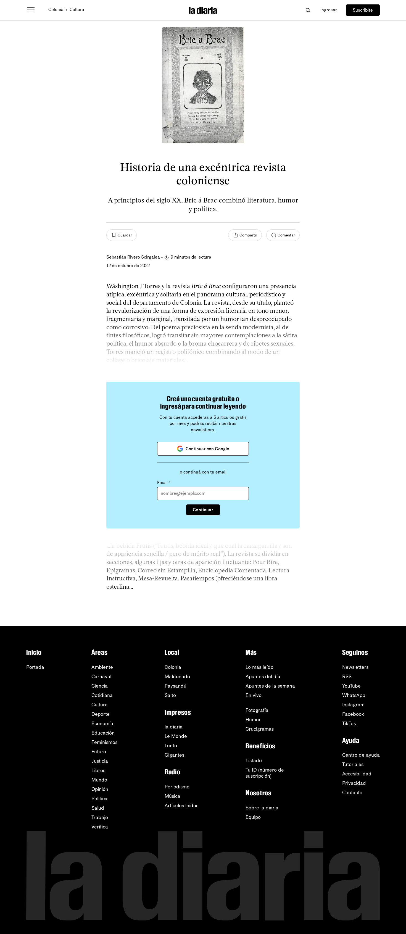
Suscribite (363, 10)
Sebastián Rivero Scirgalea (133, 257)
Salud (97, 808)
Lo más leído (259, 667)
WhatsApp (353, 695)
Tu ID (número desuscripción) (265, 773)
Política (99, 799)
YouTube (351, 686)
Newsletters (355, 667)
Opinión (99, 789)
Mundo (99, 780)
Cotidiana (102, 695)
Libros (98, 770)
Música (172, 796)
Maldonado (177, 676)
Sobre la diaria (262, 808)
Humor (253, 720)
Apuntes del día (263, 676)
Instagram (353, 705)
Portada (35, 667)
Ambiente (102, 667)
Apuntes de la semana (270, 686)
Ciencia (99, 686)
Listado (254, 760)
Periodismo (177, 787)
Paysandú (175, 686)
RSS (347, 676)
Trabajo (99, 817)
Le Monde (176, 736)
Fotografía (257, 710)
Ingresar (328, 9)
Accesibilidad (356, 774)
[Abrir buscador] (308, 10)
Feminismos (104, 742)
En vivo (254, 695)
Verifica (99, 827)
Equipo (253, 817)
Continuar (203, 509)
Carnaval (101, 676)
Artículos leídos (181, 806)
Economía (102, 723)
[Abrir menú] (30, 10)
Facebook (353, 714)
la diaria (174, 727)
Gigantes (174, 755)
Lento (171, 746)
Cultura (77, 9)
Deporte (100, 714)
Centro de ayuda (361, 755)
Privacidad (354, 783)
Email (163, 482)
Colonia (56, 9)
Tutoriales (352, 764)
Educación (103, 733)
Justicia (99, 761)
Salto (170, 695)
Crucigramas (260, 729)
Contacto (352, 793)
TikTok (349, 723)
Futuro (98, 752)
